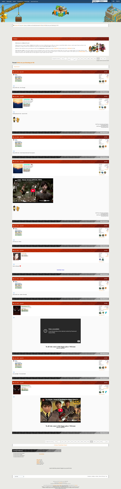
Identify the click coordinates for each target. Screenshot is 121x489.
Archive (96, 476)
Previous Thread (58, 445)
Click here (56, 48)
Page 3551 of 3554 (56, 58)
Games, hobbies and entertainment (32, 25)
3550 (95, 58)
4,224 (107, 255)
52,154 (107, 308)
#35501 (105, 71)
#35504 (105, 161)
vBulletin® (60, 482)
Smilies (38, 460)
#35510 (105, 382)
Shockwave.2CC (105, 309)
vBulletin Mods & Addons (57, 485)
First (63, 58)
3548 (88, 58)
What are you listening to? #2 (25, 62)
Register (118, 1)
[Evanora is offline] (17, 256)
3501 (79, 58)
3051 (65, 441)
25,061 (107, 142)
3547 (85, 58)
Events (14, 1)
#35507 (105, 278)
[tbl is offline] (13, 75)
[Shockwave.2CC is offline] (17, 310)
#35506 (105, 250)
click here (70, 48)
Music (42, 25)
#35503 (105, 137)
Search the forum (34, 1)
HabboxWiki (9, 1)
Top (106, 476)
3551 (98, 58)
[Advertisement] (60, 31)
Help (113, 1)
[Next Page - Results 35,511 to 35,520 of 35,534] (72, 59)
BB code (38, 459)
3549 (91, 58)
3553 (104, 58)
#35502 (105, 96)
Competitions (20, 1)
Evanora (107, 256)
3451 (69, 441)
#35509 (105, 358)
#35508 (105, 303)
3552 (101, 58)
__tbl (107, 77)
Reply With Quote (104, 91)
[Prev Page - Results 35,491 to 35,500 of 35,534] (66, 59)
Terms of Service (102, 476)
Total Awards (101, 83)
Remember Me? (95, 2)
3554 (69, 59)
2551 (62, 441)
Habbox (3, 1)
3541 (82, 58)
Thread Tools (16, 66)
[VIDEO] (38, 463)
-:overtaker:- (106, 104)
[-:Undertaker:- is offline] (18, 103)
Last (74, 59)
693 (107, 103)
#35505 (105, 225)
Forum (20, 25)
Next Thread (64, 445)
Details (76, 485)
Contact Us (89, 476)
